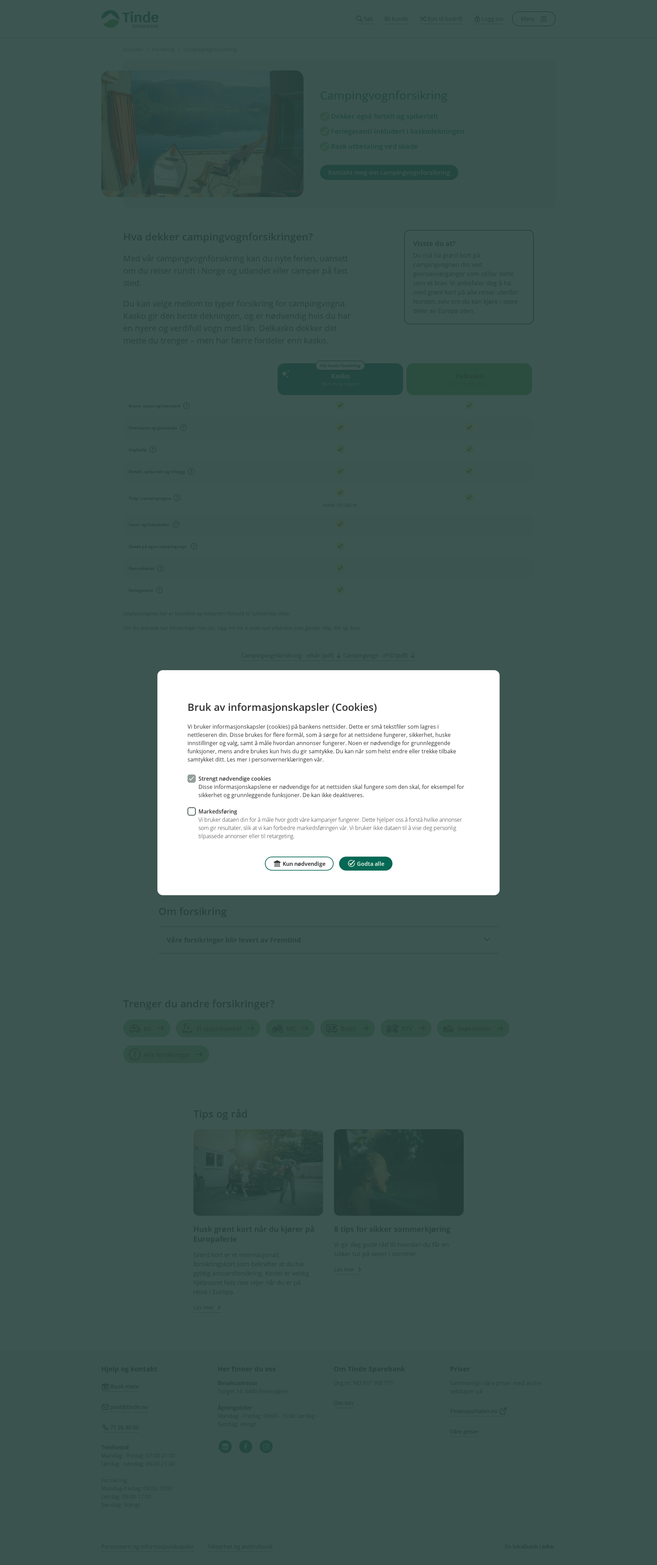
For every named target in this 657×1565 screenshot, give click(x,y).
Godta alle (370, 863)
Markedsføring (217, 811)
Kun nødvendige (304, 863)
